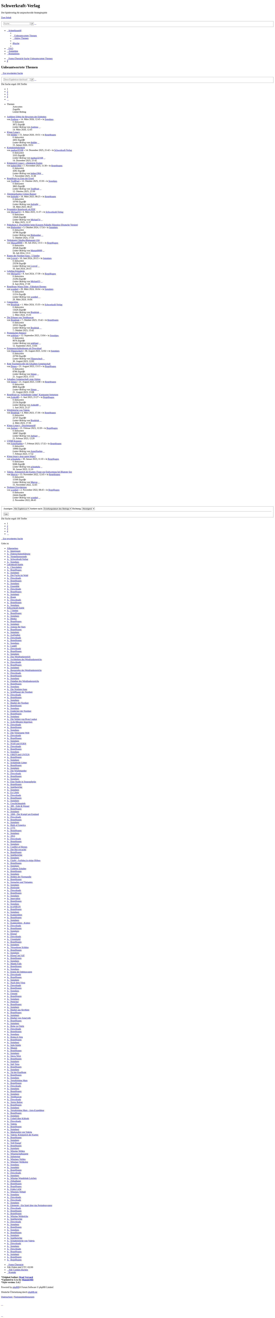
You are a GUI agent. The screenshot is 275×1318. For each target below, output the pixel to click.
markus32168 (17, 150)
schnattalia (15, 459)
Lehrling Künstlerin (16, 271)
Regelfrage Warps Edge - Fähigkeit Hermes (26, 286)
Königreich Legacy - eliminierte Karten (24, 163)
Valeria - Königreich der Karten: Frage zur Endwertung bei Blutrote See (39, 472)
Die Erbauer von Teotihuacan (20, 317)
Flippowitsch (17, 351)
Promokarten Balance (16, 333)
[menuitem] (25, 35)
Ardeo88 (15, 397)
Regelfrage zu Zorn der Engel (20, 178)
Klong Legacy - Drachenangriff (21, 425)
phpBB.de (32, 1292)
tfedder (14, 135)
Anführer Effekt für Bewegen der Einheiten (26, 117)
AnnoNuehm (17, 443)
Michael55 (15, 273)
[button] (8, 99)
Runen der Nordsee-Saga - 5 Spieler (23, 255)
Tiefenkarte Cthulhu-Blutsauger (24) (23, 240)
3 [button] (7, 94)
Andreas (14, 119)
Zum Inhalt (6, 17)
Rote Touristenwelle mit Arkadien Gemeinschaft (28, 364)
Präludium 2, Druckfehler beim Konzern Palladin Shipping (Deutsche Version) (42, 225)
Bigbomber (16, 227)
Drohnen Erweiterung (17, 487)
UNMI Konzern (14, 441)
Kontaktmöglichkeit (16, 147)
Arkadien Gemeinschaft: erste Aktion (23, 379)
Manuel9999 (16, 243)
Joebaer (14, 428)
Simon (14, 366)
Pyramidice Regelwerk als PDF (21, 209)
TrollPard (15, 181)
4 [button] (7, 97)
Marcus (14, 474)
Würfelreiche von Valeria (18, 410)
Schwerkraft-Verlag (63, 150)
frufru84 (14, 196)
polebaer (15, 335)
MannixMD (27, 1280)
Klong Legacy (13, 132)
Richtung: (77, 508)
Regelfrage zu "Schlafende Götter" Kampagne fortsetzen (32, 394)
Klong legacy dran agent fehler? (21, 456)
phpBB (16, 1287)
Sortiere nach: (36, 508)
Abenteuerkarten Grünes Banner (21, 194)
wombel (14, 289)
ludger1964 (16, 165)
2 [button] (7, 91)
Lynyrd (14, 258)
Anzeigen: (8, 508)
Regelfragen (50, 135)
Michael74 (15, 212)
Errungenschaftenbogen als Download (24, 348)
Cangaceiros (12, 302)
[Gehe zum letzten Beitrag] (39, 127)
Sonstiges (49, 119)
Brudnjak (15, 304)
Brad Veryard (26, 1277)
